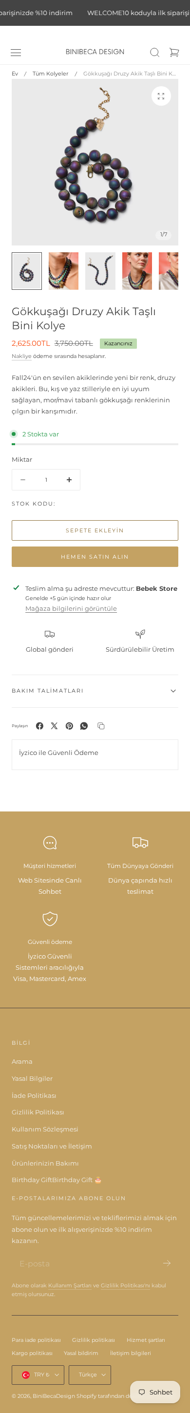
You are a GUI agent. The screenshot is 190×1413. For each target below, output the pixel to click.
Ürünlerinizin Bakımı (45, 1163)
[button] (16, 52)
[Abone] (166, 1263)
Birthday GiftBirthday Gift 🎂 (57, 1180)
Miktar (22, 459)
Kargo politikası (32, 1353)
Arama (22, 1061)
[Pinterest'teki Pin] (69, 726)
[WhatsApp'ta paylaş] (84, 726)
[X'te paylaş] (54, 726)
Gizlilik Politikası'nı (125, 1285)
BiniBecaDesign (54, 1396)
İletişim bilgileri (130, 1353)
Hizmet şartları (146, 1340)
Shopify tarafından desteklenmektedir (126, 1396)
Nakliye (22, 356)
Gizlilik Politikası (38, 1112)
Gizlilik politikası (93, 1340)
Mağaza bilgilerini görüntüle (71, 608)
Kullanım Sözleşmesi (45, 1129)
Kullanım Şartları (70, 1285)
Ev (15, 73)
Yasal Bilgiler (32, 1078)
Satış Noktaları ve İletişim (52, 1146)
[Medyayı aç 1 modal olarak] (161, 96)
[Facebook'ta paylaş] (39, 726)
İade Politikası (34, 1095)
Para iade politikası (36, 1340)
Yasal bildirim (81, 1353)
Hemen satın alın (95, 556)
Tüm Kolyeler (50, 73)
